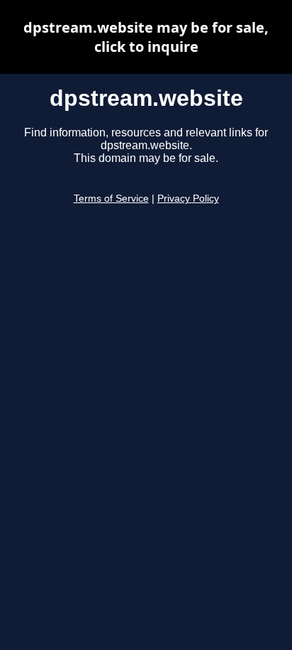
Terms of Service (111, 198)
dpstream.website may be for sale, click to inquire (146, 37)
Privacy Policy (188, 198)
